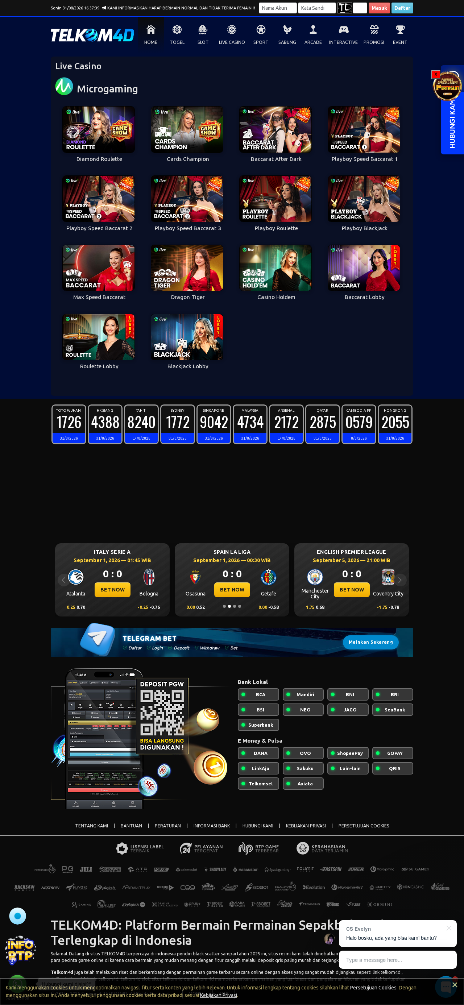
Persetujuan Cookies (373, 988)
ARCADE (313, 42)
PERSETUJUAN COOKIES (364, 825)
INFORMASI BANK (212, 825)
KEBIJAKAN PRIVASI (306, 825)
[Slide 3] (234, 606)
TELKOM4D (113, 953)
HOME (150, 42)
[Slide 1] (224, 606)
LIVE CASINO (232, 42)
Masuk (379, 8)
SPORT (261, 42)
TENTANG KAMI (91, 825)
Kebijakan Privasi (218, 995)
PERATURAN (168, 825)
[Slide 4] (239, 606)
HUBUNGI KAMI (258, 825)
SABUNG (287, 42)
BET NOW (113, 590)
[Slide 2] (229, 606)
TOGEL (177, 42)
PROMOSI (374, 42)
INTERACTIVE (343, 42)
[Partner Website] (447, 85)
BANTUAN (131, 825)
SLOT (203, 42)
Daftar (402, 8)
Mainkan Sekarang (371, 642)
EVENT (400, 42)
